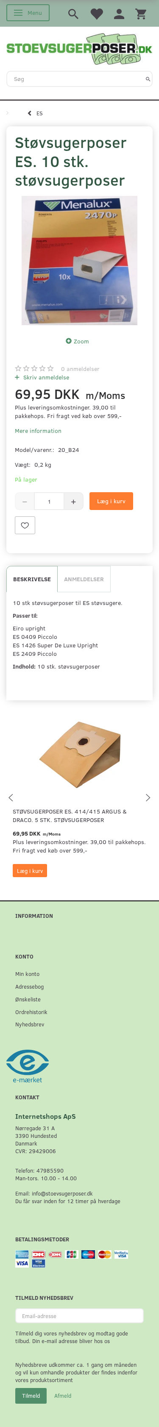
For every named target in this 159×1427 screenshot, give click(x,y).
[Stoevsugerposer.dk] (79, 48)
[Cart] (141, 13)
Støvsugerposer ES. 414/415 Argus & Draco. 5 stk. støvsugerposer (70, 815)
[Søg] (148, 79)
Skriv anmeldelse (45, 377)
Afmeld (62, 1395)
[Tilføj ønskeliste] (25, 525)
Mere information (38, 430)
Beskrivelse (32, 579)
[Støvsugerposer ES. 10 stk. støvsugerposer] (79, 260)
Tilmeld (31, 1395)
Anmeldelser (84, 579)
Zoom (81, 341)
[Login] (119, 13)
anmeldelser (80, 369)
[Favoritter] (96, 13)
